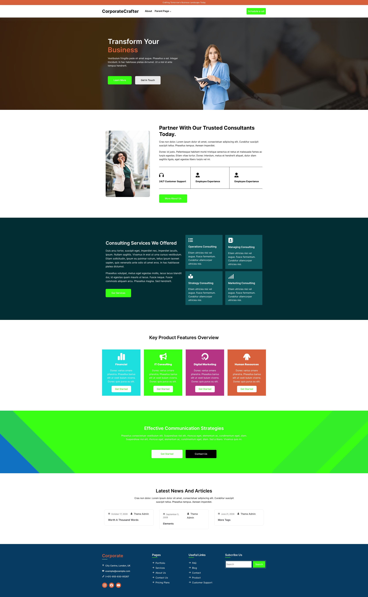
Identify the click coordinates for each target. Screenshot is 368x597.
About (148, 11)
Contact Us (162, 577)
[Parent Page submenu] (170, 11)
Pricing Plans (162, 582)
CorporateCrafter (120, 11)
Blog (194, 567)
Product (196, 577)
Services (160, 567)
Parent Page (162, 11)
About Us (161, 572)
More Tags (224, 519)
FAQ (194, 563)
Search (259, 564)
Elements (168, 523)
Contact (196, 572)
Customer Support (202, 582)
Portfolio (160, 563)
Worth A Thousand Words (123, 519)
